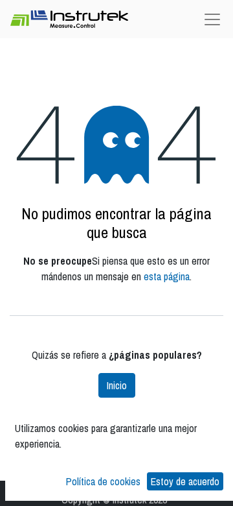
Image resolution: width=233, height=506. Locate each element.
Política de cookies (103, 481)
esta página (167, 276)
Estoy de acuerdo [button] (185, 481)
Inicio (117, 385)
